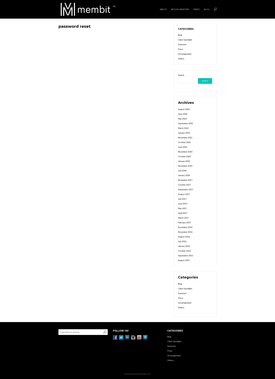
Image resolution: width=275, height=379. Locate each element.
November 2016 (185, 232)
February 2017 (184, 222)
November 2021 (185, 137)
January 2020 (184, 161)
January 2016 (184, 246)
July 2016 (182, 241)
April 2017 (182, 213)
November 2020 (185, 151)
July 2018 (182, 170)
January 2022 (184, 133)
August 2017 (184, 194)
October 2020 (184, 156)
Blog (207, 9)
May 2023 (182, 118)
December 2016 (185, 227)
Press (196, 9)
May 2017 (182, 208)
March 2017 (183, 218)
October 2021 (184, 142)
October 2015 (184, 251)
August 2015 (184, 260)
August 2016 (184, 236)
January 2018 (184, 175)
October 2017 (184, 184)
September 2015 (185, 255)
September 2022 (185, 123)
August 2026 (184, 109)
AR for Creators (180, 9)
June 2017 (182, 203)
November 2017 (185, 180)
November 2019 (185, 166)
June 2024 (182, 114)
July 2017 (182, 199)
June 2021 (182, 147)
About (163, 9)
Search (181, 75)
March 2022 (183, 128)
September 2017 (185, 189)
